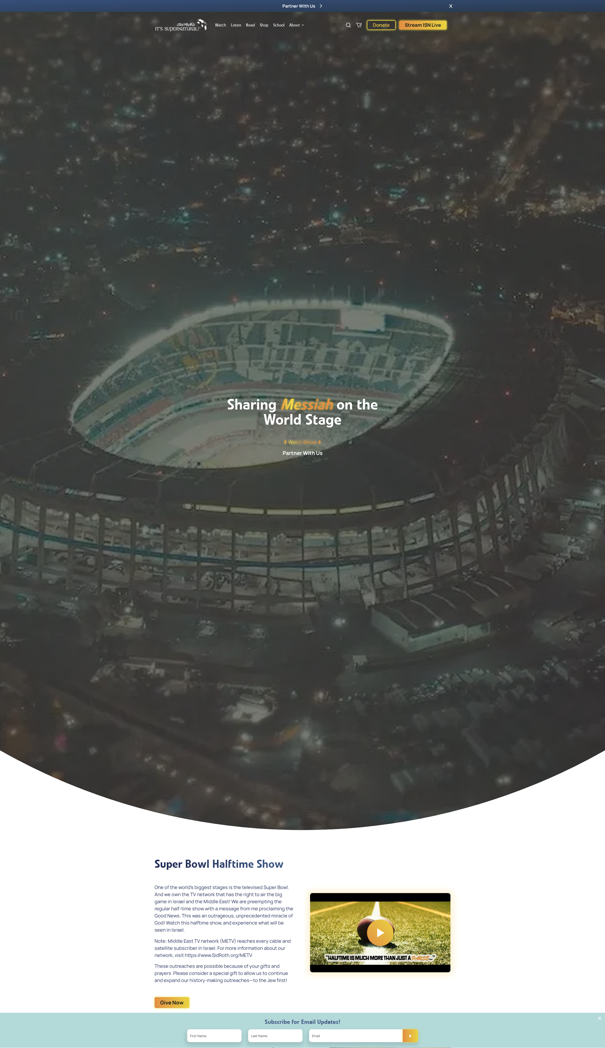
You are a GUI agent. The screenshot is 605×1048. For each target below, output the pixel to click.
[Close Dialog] (599, 1018)
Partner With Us (303, 453)
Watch (220, 25)
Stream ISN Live (423, 25)
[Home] (181, 25)
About (294, 25)
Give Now (172, 1002)
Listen (236, 25)
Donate (381, 25)
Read (250, 25)
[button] (450, 6)
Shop (264, 25)
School (279, 25)
